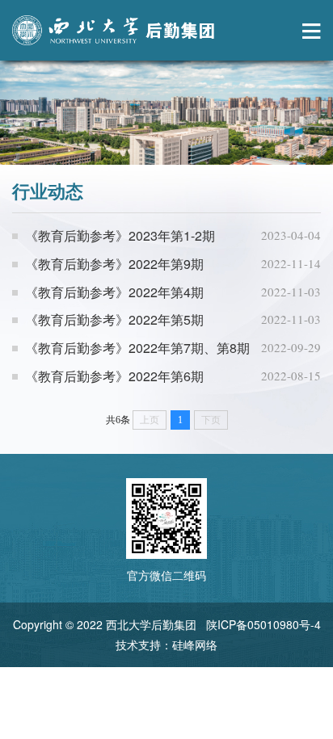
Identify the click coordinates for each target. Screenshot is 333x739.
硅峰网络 (194, 644)
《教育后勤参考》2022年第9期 (114, 263)
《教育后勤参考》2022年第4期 (114, 292)
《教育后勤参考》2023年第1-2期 (120, 235)
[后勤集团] (113, 30)
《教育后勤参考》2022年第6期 (114, 376)
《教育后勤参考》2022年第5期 (114, 319)
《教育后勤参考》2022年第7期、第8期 (137, 347)
